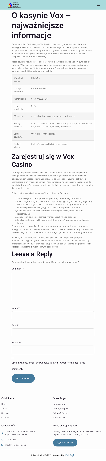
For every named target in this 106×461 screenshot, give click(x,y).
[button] (98, 4)
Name (15, 308)
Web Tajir (70, 455)
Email (15, 325)
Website (16, 342)
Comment (18, 268)
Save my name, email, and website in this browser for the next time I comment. (49, 365)
